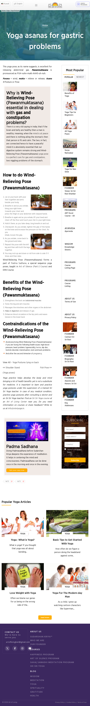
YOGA (33, 684)
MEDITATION (37, 680)
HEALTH (34, 695)
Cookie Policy (71, 702)
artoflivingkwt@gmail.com (18, 642)
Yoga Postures (15, 10)
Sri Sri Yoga (37, 666)
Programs (70, 210)
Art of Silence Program (44, 658)
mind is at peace (40, 134)
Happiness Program (42, 654)
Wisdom (69, 244)
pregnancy (37, 354)
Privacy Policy (70, 317)
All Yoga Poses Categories (69, 134)
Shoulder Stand (13, 368)
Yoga (7, 10)
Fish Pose (44, 368)
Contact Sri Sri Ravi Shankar (69, 339)
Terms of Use (70, 302)
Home (3, 10)
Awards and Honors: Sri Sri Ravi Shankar (70, 383)
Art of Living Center (16, 402)
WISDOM (34, 676)
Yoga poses (9, 373)
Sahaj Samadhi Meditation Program (52, 662)
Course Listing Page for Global (70, 268)
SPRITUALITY (37, 688)
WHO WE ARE (37, 640)
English (19, 4)
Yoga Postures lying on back (26, 362)
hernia (38, 347)
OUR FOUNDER (38, 644)
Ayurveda (70, 228)
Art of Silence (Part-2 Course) (33, 267)
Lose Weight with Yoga (23, 593)
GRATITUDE (36, 692)
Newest (80, 77)
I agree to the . (74, 451)
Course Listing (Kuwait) (68, 286)
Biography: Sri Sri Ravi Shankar (69, 361)
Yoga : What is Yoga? (23, 540)
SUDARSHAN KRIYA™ (41, 636)
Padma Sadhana (18, 263)
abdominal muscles (33, 301)
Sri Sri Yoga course (40, 398)
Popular (69, 77)
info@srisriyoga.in (16, 408)
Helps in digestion (12, 311)
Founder (69, 188)
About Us (70, 299)
